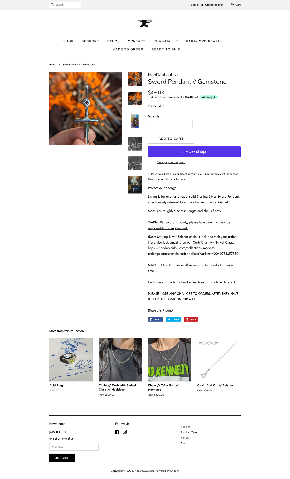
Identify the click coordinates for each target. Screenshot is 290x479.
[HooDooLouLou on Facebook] (117, 433)
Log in (195, 4)
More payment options (171, 162)
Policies (185, 427)
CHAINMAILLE (165, 41)
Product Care (189, 432)
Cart (238, 4)
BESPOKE (90, 41)
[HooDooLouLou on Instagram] (125, 433)
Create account (214, 4)
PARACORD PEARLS (204, 41)
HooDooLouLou (144, 471)
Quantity (153, 116)
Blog (183, 443)
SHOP (68, 41)
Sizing (185, 438)
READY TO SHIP (166, 49)
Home (52, 64)
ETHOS (113, 41)
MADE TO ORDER (128, 49)
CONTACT (136, 41)
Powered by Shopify (167, 471)
